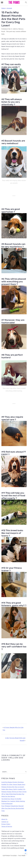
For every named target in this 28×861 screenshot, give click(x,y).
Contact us (4, 822)
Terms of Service (6, 827)
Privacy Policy (5, 824)
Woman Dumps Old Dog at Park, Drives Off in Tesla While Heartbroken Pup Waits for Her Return (13, 794)
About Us (4, 819)
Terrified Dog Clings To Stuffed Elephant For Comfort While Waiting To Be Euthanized (13, 801)
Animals (9, 8)
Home (3, 8)
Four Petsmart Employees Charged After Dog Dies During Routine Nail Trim (12, 808)
